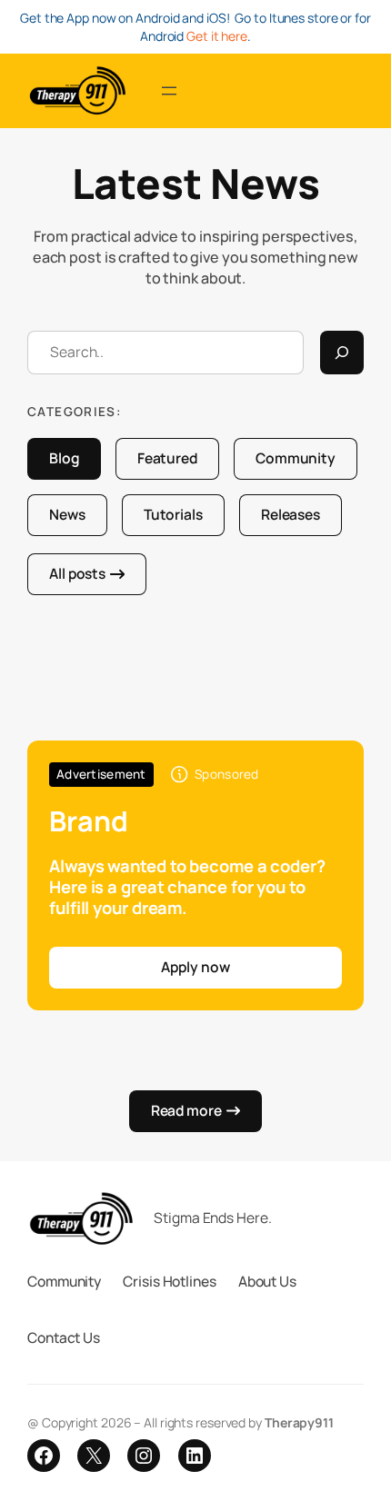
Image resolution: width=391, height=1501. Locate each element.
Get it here (216, 36)
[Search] (342, 352)
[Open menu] (169, 91)
